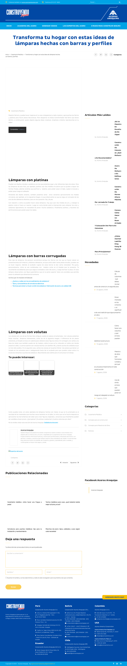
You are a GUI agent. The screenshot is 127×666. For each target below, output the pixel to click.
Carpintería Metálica (18, 111)
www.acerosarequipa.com (30, 2)
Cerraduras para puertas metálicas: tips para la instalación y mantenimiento (24, 530)
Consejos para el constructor (98, 420)
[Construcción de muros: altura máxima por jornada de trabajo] (100, 192)
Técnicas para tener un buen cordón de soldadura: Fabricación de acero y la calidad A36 (42, 286)
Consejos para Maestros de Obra (99, 425)
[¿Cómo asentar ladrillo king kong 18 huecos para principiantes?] (100, 242)
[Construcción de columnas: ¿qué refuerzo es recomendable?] (100, 148)
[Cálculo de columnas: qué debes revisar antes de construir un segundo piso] (100, 277)
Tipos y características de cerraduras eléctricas (28, 283)
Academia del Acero (26, 26)
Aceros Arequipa (27, 430)
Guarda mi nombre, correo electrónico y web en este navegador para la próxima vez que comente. (40, 578)
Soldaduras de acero (51, 422)
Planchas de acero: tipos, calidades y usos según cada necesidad (63, 530)
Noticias (91, 431)
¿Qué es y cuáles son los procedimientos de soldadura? (31, 281)
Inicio (9, 26)
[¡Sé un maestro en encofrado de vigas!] (100, 127)
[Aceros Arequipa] (14, 437)
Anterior (65, 462)
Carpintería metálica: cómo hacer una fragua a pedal (24, 503)
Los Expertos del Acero (74, 26)
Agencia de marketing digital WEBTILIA (43, 664)
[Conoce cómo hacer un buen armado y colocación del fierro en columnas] (100, 216)
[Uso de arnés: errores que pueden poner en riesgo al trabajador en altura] (100, 386)
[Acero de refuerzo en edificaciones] (100, 172)
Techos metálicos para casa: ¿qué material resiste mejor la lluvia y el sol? (63, 503)
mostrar (21, 129)
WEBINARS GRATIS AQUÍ (114, 597)
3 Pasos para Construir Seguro (106, 26)
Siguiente (73, 462)
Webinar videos (49, 26)
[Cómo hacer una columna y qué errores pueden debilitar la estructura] (100, 331)
